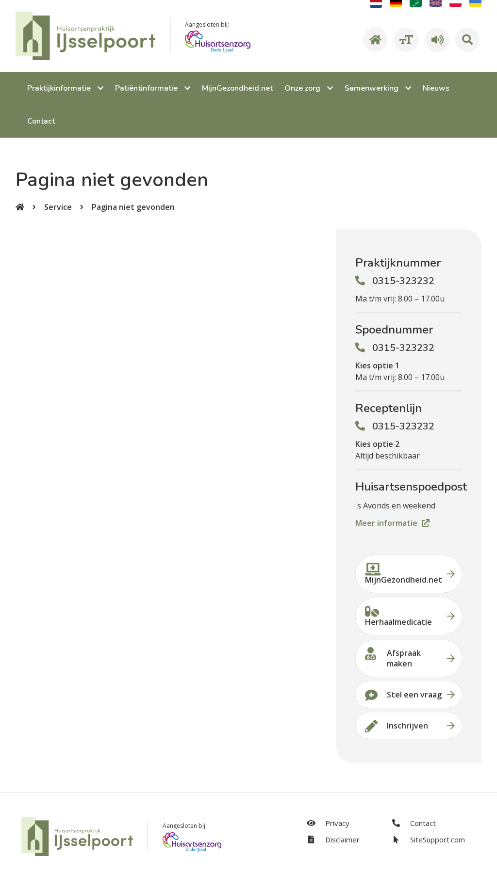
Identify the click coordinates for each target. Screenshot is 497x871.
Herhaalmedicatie (398, 622)
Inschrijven (407, 725)
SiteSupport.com (436, 839)
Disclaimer (341, 839)
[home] (373, 40)
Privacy (336, 823)
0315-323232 (403, 280)
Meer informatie (387, 523)
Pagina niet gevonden (133, 207)
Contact (422, 823)
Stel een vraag (414, 694)
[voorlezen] (435, 40)
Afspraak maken (404, 658)
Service (58, 207)
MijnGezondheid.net (403, 579)
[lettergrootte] (404, 40)
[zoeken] (467, 40)
